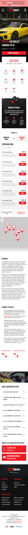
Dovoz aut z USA (18, 500)
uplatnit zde (9, 2)
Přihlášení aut (17, 502)
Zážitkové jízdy (5, 497)
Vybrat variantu (13, 53)
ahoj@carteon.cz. (8, 316)
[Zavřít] (27, 3)
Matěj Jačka (18, 521)
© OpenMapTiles (10, 252)
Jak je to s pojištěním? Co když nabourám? (12, 421)
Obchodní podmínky (19, 485)
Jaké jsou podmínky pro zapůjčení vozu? (12, 410)
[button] (26, 29)
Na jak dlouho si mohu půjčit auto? (10, 392)
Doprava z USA (18, 504)
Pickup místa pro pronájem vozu (21, 213)
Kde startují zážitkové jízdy (7, 213)
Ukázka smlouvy (6, 350)
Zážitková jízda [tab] (6, 138)
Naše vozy (4, 485)
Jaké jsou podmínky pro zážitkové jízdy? (12, 416)
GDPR (15, 487)
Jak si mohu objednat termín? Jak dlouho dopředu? (12, 398)
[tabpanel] (14, 175)
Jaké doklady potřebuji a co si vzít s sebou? (12, 405)
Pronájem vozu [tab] (22, 138)
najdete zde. (14, 5)
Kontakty (4, 489)
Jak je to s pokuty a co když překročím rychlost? (11, 428)
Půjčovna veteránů (19, 497)
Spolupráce (5, 487)
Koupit (22, 155)
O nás (3, 482)
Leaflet (5, 252)
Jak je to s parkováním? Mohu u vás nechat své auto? (12, 435)
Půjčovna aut (5, 500)
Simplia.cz (19, 522)
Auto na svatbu (6, 504)
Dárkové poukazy (6, 502)
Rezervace (16, 482)
